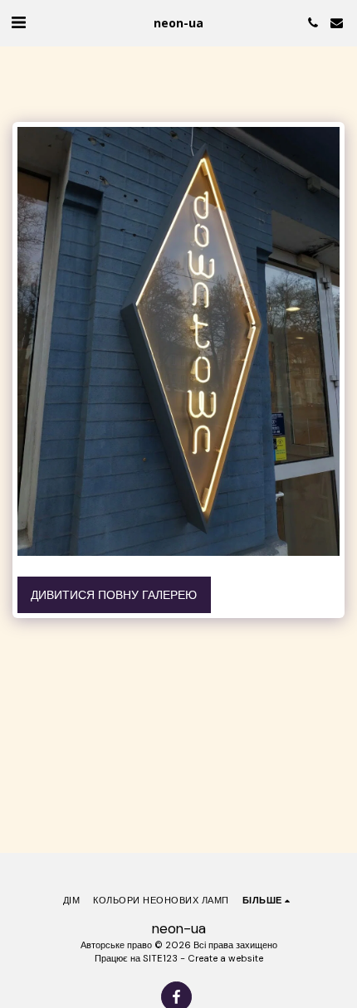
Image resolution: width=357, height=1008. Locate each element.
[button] (18, 22)
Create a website (225, 958)
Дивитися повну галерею (114, 594)
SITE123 (160, 958)
